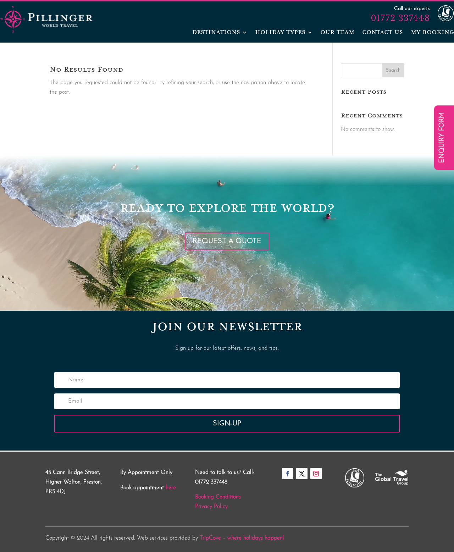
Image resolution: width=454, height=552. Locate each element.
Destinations (216, 33)
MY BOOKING (432, 33)
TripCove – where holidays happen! (242, 538)
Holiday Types (280, 33)
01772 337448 (400, 18)
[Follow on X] (302, 473)
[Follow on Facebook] (287, 473)
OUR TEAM (337, 33)
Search (393, 70)
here (171, 488)
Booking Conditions (218, 497)
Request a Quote (227, 241)
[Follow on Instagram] (316, 473)
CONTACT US (382, 33)
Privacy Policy (211, 506)
